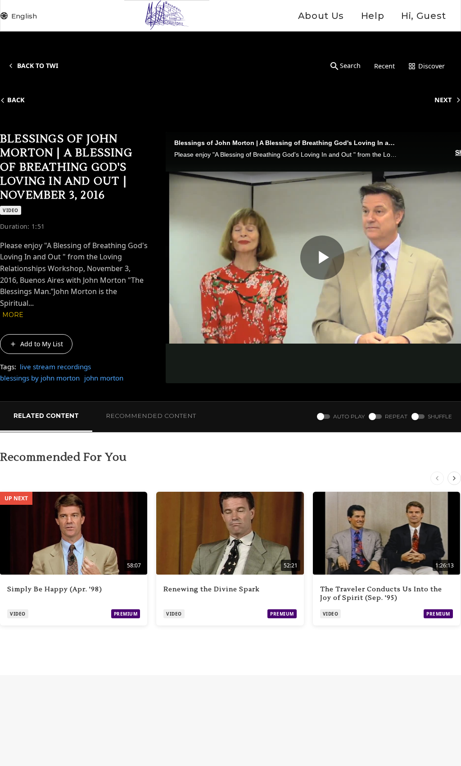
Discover (431, 66)
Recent (384, 66)
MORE (12, 315)
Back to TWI (37, 65)
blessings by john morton (40, 377)
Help (372, 15)
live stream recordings (55, 366)
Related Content (46, 415)
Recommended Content (151, 415)
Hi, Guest (423, 15)
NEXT (443, 99)
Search (350, 65)
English (24, 16)
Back (16, 99)
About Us (321, 15)
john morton (103, 377)
